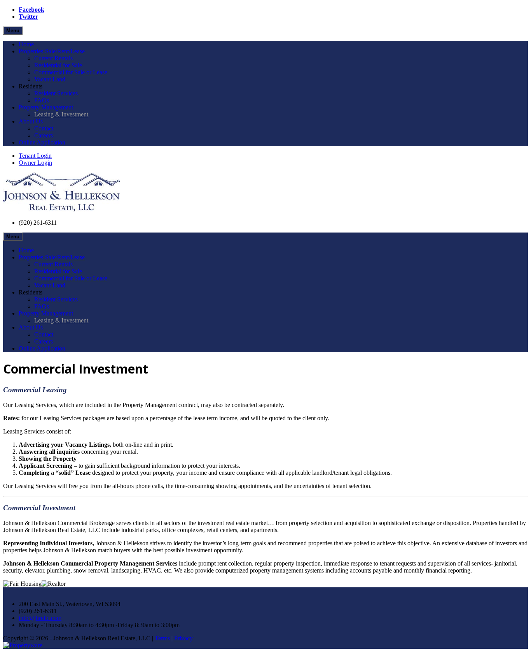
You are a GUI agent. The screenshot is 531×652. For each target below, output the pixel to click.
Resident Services (56, 93)
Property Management (46, 107)
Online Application (42, 142)
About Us (31, 121)
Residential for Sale (58, 65)
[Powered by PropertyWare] (22, 645)
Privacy (183, 638)
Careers (43, 135)
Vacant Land (49, 79)
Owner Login (35, 162)
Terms (162, 638)
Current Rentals (53, 58)
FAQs (41, 100)
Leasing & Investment (61, 114)
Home (26, 44)
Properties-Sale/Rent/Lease (52, 51)
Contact (43, 128)
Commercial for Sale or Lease (70, 72)
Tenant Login (35, 155)
